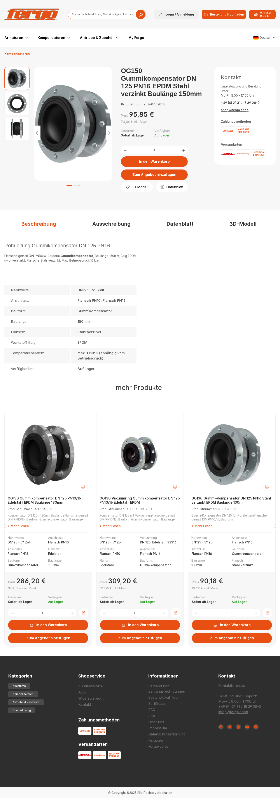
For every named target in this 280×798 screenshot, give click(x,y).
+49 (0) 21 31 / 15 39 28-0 (240, 103)
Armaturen (19, 686)
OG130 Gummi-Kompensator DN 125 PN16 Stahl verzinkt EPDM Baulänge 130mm (231, 500)
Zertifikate (156, 703)
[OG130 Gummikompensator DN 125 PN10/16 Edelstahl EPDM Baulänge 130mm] (48, 454)
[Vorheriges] (37, 133)
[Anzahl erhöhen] (183, 150)
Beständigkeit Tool (163, 697)
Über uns (156, 722)
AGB (82, 692)
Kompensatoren (23, 694)
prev (4, 527)
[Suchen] (140, 14)
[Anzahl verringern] (125, 150)
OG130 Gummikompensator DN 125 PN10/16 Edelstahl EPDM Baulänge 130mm (44, 500)
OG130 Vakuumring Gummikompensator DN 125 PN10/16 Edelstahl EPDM (140, 500)
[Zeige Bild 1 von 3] (69, 185)
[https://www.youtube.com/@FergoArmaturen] (247, 727)
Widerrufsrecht (90, 698)
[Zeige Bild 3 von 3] (79, 185)
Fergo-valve (158, 746)
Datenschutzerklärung (167, 734)
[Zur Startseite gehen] (31, 14)
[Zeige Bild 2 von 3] (75, 185)
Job (151, 716)
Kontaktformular (231, 685)
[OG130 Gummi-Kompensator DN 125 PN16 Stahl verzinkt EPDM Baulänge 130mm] (231, 454)
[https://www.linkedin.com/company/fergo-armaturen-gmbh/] (256, 727)
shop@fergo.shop (234, 110)
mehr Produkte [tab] (139, 387)
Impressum (157, 728)
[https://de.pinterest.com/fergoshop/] (238, 727)
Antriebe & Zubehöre (26, 702)
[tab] (38, 224)
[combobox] (106, 14)
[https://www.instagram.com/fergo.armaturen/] (221, 727)
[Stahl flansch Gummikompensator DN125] (73, 124)
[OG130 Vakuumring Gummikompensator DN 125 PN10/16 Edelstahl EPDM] (140, 454)
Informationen (163, 676)
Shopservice (91, 676)
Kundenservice (90, 686)
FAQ (151, 709)
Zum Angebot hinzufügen (154, 174)
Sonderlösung (22, 710)
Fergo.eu (155, 740)
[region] (58, 132)
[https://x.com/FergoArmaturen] (229, 727)
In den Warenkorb (154, 161)
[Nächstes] (109, 133)
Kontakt (84, 704)
